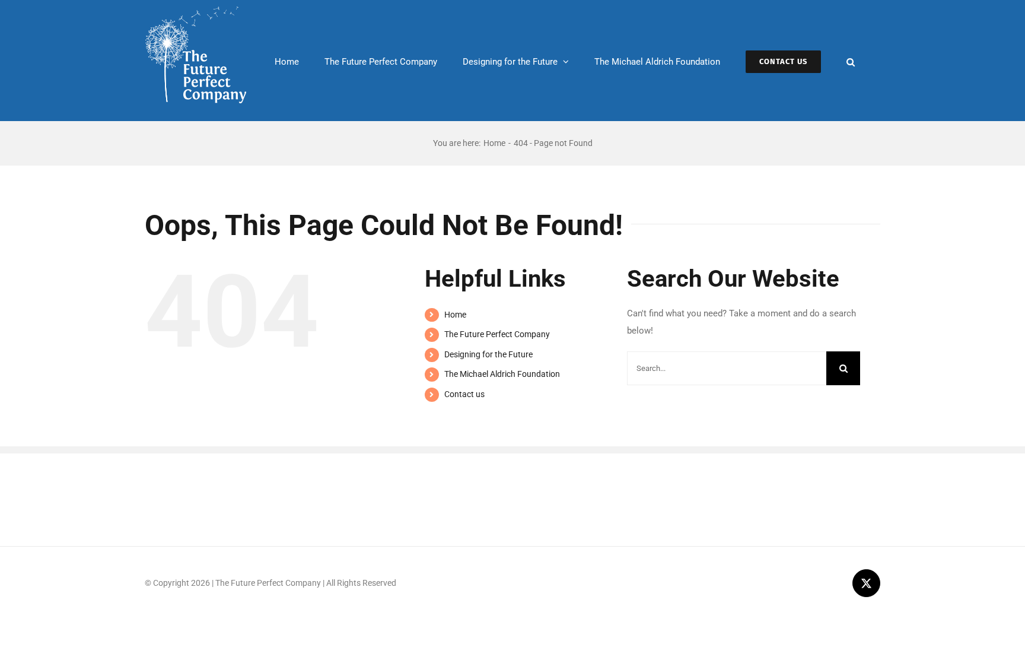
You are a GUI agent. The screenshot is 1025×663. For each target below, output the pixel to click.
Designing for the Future (488, 354)
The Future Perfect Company (497, 334)
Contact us (464, 394)
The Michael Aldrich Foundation (502, 374)
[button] (850, 60)
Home (455, 314)
